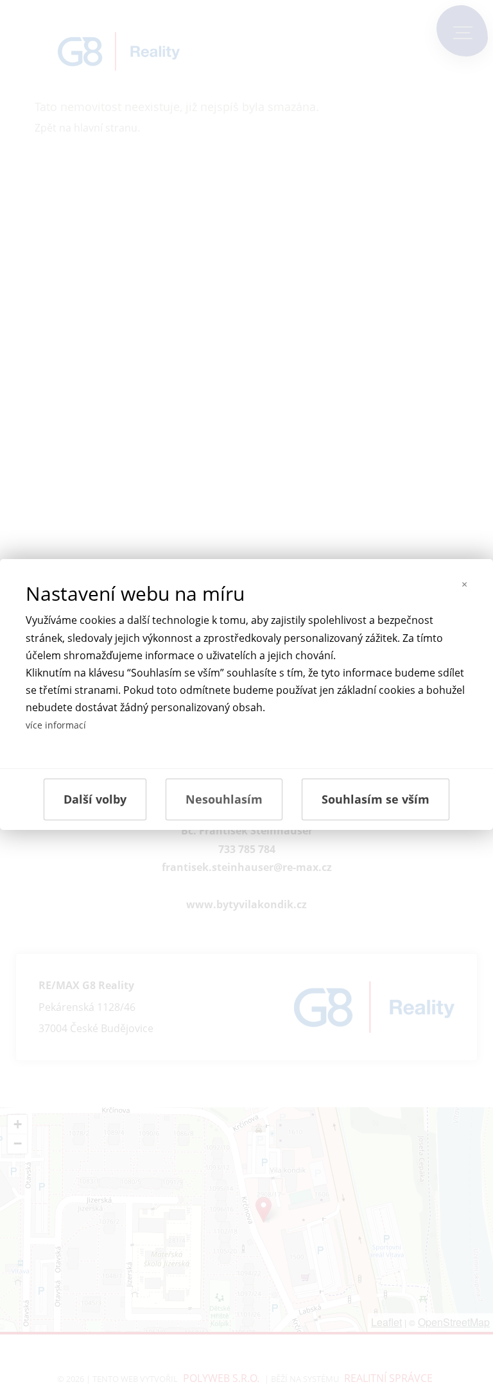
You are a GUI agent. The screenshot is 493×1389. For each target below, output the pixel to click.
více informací (56, 725)
